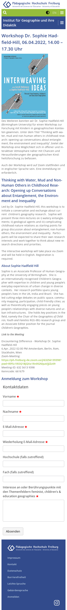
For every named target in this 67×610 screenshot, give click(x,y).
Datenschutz (14, 570)
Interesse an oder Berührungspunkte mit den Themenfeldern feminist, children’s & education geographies (32, 491)
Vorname (11, 396)
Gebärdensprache (17, 590)
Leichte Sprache (16, 583)
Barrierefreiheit (16, 577)
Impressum (13, 557)
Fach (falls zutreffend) (18, 472)
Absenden (13, 531)
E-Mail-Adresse (15, 427)
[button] (47, 12)
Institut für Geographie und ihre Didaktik (28, 22)
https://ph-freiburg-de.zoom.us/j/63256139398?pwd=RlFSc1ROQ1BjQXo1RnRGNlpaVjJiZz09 (31, 361)
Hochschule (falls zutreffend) (23, 457)
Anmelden (13, 596)
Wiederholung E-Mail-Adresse (25, 442)
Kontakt (12, 564)
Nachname (12, 412)
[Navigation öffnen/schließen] (62, 13)
